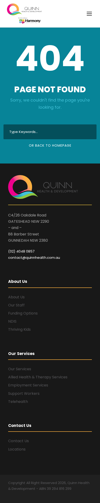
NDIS (12, 321)
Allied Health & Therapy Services (37, 377)
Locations (17, 449)
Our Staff (16, 305)
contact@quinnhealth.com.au (34, 257)
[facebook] (10, 495)
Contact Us (18, 441)
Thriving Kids (19, 329)
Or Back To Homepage (50, 145)
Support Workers (24, 393)
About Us (16, 297)
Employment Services (28, 385)
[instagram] (18, 495)
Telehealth (18, 401)
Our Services (19, 369)
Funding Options (23, 313)
